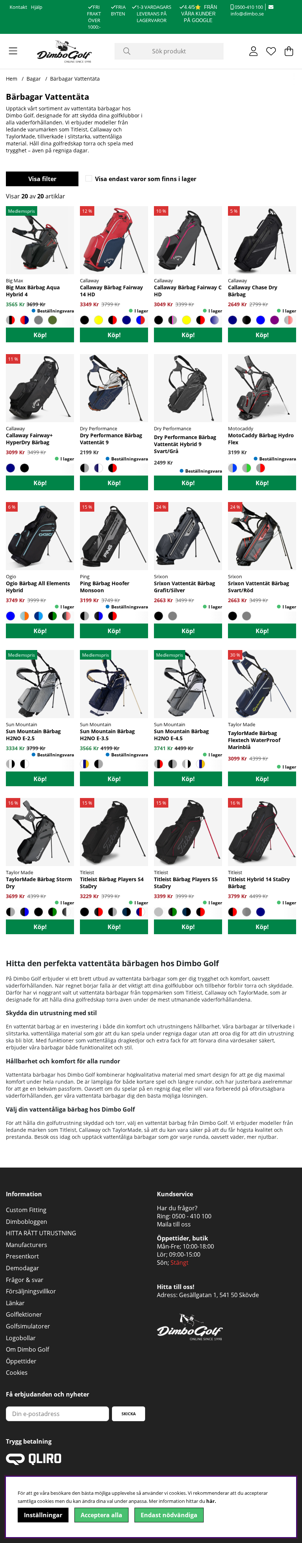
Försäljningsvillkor (31, 1291)
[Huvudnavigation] (13, 51)
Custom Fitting (26, 1210)
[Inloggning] (253, 51)
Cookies (17, 1373)
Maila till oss (174, 1224)
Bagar (34, 78)
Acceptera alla (101, 1515)
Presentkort (22, 1256)
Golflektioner (24, 1314)
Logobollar (21, 1338)
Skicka (129, 1413)
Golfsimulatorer (28, 1326)
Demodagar (22, 1268)
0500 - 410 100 (191, 1216)
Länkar (15, 1303)
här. (211, 1501)
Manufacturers (26, 1245)
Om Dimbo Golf (27, 1349)
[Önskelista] (271, 51)
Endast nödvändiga (169, 1515)
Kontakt (18, 7)
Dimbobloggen (26, 1222)
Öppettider (21, 1361)
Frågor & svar (24, 1280)
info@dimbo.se (247, 13)
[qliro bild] (33, 1463)
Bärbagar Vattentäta (75, 78)
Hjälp (36, 7)
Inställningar (43, 1515)
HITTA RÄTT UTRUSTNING (41, 1233)
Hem (11, 78)
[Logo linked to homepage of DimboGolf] (64, 51)
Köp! (40, 335)
